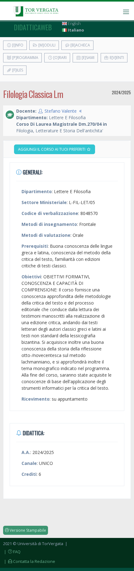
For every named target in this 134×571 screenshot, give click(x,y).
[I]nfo (17, 45)
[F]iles (17, 70)
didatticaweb (33, 27)
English (74, 23)
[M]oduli (46, 45)
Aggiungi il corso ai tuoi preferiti (52, 149)
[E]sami (87, 57)
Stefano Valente (61, 111)
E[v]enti (116, 57)
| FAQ (12, 551)
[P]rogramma (24, 57)
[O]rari (59, 57)
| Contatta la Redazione (29, 561)
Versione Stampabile (27, 530)
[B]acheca (79, 45)
